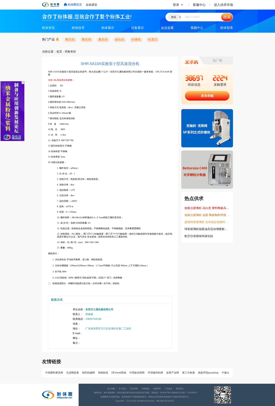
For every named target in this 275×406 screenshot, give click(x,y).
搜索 (227, 17)
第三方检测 (188, 372)
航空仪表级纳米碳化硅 (198, 236)
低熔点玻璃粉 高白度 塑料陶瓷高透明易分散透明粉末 (207, 208)
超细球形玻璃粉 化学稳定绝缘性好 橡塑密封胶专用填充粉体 (207, 222)
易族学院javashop (208, 372)
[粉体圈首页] (50, 5)
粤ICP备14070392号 (165, 401)
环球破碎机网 (155, 372)
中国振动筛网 (137, 372)
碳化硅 (119, 39)
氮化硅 (103, 39)
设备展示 (137, 27)
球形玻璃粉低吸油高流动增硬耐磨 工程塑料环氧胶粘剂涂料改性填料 (207, 229)
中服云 (225, 372)
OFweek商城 (118, 372)
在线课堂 (91, 4)
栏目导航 (134, 389)
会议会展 (167, 27)
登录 (176, 4)
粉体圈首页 (75, 4)
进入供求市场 (223, 4)
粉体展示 (107, 27)
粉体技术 (78, 27)
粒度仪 (153, 39)
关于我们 (122, 389)
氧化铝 (70, 39)
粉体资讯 (48, 27)
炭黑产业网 (172, 372)
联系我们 (180, 389)
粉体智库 (226, 27)
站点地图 (111, 389)
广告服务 (168, 389)
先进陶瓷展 (72, 372)
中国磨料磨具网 (54, 372)
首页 (59, 51)
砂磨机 (136, 39)
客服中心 (199, 4)
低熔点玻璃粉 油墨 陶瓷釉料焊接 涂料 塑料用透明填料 (207, 215)
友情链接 (145, 389)
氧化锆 (86, 39)
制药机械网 (88, 372)
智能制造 (103, 372)
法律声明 (157, 389)
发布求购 (207, 95)
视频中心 (196, 27)
